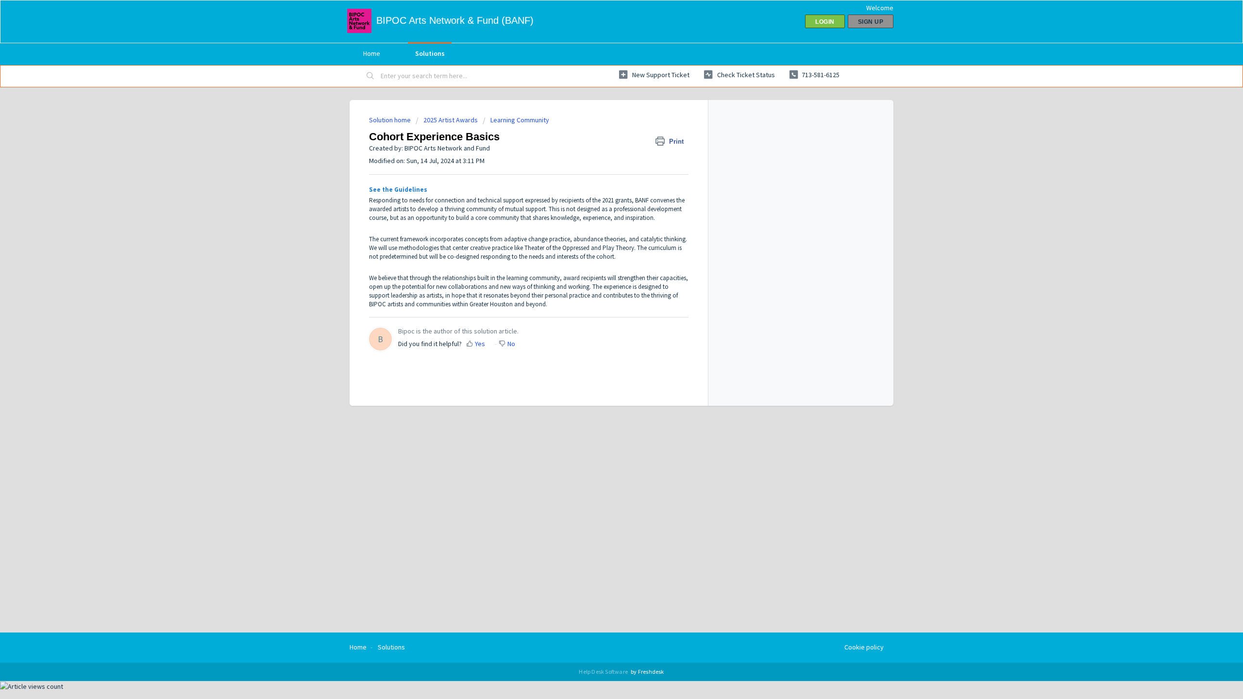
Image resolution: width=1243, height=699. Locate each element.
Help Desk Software (604, 671)
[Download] (603, 225)
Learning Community (519, 120)
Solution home (390, 120)
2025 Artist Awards (450, 120)
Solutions (430, 53)
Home (371, 53)
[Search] (370, 76)
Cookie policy (864, 647)
